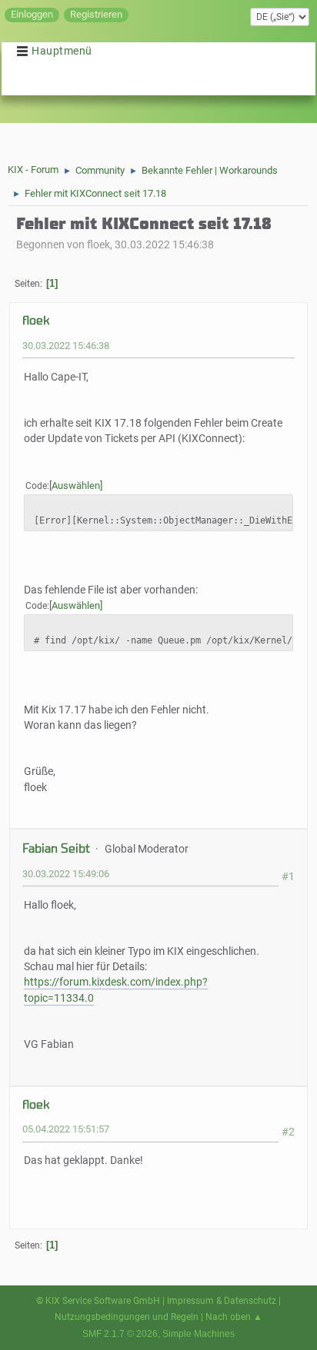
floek (35, 320)
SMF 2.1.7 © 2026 (120, 1333)
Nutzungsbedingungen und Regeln (127, 1317)
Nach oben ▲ (233, 1317)
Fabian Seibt (56, 848)
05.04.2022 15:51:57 (65, 1129)
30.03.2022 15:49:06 (65, 873)
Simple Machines (198, 1333)
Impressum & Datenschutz (221, 1300)
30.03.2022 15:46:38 (65, 345)
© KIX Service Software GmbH (98, 1300)
